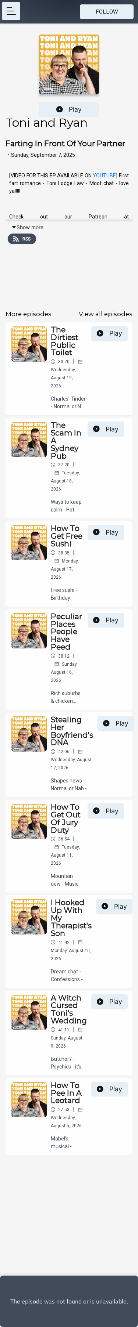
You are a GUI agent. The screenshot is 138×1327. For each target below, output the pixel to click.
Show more (30, 227)
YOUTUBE (104, 175)
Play (75, 109)
